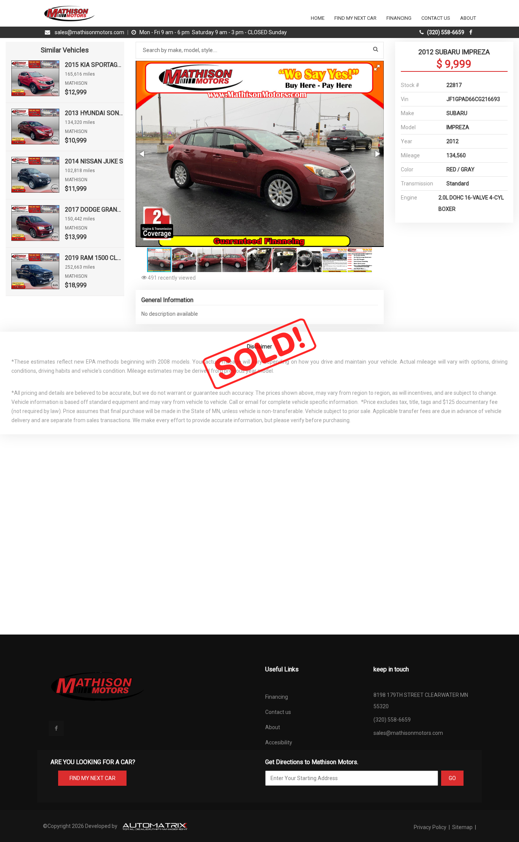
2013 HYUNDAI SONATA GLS (94, 113)
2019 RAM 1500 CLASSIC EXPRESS (94, 257)
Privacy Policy (431, 827)
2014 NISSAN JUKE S (94, 161)
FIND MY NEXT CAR (93, 778)
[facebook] (471, 32)
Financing (398, 18)
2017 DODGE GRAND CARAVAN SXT (94, 209)
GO (452, 778)
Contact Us (435, 18)
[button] (377, 68)
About (468, 18)
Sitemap (462, 827)
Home (317, 18)
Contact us (278, 712)
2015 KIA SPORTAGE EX (94, 64)
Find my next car (355, 18)
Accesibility (278, 742)
